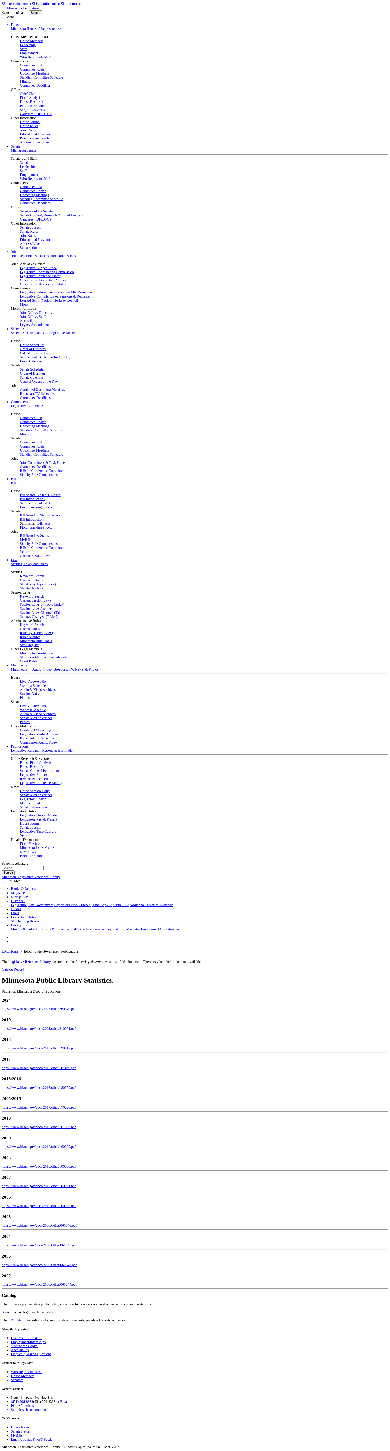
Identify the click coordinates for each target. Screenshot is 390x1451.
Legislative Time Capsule (38, 831)
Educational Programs (35, 134)
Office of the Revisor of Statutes (43, 284)
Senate (15, 146)
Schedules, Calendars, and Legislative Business (44, 333)
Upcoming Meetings (34, 73)
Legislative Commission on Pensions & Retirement (56, 296)
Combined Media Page (36, 730)
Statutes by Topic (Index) (38, 584)
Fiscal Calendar (31, 361)
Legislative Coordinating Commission (47, 272)
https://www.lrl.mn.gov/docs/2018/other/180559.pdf (39, 1087)
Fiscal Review (30, 844)
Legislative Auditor (33, 775)
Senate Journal (30, 227)
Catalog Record (13, 969)
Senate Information (33, 807)
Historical (18, 901)
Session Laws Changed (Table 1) (43, 612)
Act (47, 503)
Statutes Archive (31, 588)
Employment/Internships (28, 1342)
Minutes (25, 81)
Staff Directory (81, 929)
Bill (40, 503)
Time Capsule (102, 905)
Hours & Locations (56, 929)
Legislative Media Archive (39, 734)
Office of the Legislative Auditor (43, 280)
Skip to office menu (46, 4)
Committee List (31, 65)
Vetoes (24, 552)
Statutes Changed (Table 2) (39, 617)
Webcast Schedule (33, 685)
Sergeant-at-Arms (32, 110)
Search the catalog (15, 1312)
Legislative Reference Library (41, 276)
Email (64, 1401)
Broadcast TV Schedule (37, 394)
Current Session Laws (35, 556)
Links (15, 913)
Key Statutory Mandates (122, 929)
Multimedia (19, 665)
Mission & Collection (26, 929)
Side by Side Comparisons (39, 475)
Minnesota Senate (23, 150)
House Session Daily (35, 791)
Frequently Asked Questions (31, 1354)
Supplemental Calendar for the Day (45, 357)
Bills (14, 479)
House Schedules (32, 345)
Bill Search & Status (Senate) (40, 515)
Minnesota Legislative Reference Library (31, 877)
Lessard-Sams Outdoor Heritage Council (49, 300)
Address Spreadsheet (35, 142)
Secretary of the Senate (36, 211)
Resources (37, 921)
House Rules (29, 126)
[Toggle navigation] (3, 18)
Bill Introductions (32, 499)
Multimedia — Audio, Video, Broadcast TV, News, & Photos (54, 669)
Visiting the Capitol (24, 1346)
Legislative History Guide (38, 815)
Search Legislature (15, 12)
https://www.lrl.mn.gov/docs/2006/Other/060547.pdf (39, 1245)
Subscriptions (29, 248)
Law (14, 560)
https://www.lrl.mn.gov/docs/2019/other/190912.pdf (39, 1048)
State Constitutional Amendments (43, 657)
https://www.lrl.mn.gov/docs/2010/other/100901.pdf (39, 1186)
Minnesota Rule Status (36, 641)
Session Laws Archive (36, 608)
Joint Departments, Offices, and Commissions (43, 256)
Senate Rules (29, 231)
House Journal (30, 122)
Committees (19, 402)
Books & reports (31, 856)
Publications (19, 746)
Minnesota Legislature (23, 8)
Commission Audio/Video (38, 742)
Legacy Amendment (34, 325)
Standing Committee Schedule (41, 77)
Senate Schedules (32, 369)
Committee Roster (33, 69)
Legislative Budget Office (38, 268)
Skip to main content (16, 4)
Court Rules (28, 661)
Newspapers (19, 897)
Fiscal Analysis (30, 98)
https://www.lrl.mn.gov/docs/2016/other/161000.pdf (39, 1127)
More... (25, 304)
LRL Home (10, 951)
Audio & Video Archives (38, 689)
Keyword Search (32, 576)
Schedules (18, 329)
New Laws (28, 852)
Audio (41, 681)
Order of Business (33, 349)
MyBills (25, 539)
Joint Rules (28, 130)
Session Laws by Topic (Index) (42, 604)
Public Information (33, 106)
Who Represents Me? (35, 57)
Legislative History (24, 917)
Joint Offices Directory (36, 312)
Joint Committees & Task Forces (43, 462)
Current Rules (30, 629)
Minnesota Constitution (36, 653)
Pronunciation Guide (34, 138)
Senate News (20, 1431)
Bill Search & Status (34, 535)
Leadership (28, 45)
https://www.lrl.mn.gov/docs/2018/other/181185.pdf (39, 1068)
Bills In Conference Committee (42, 471)
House (15, 25)
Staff (23, 49)
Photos (25, 698)
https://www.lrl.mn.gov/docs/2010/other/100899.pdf (39, 1206)
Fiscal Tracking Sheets (36, 507)
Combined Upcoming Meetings (42, 389)
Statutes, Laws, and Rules (29, 564)
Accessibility (29, 321)
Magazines (18, 893)
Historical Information (26, 1338)
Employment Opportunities (160, 929)
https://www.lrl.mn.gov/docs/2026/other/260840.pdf (39, 1009)
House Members (31, 41)
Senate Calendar (31, 377)
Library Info (19, 925)
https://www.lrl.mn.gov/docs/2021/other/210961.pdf (39, 1028)
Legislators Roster (33, 799)
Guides (16, 909)
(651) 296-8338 (22, 1401)
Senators (26, 162)
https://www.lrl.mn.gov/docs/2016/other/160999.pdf (39, 1147)
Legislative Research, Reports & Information (42, 750)
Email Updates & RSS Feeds (31, 1439)
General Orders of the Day (39, 381)
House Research (31, 102)
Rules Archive (30, 637)
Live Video (28, 681)
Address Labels (31, 244)
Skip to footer (70, 4)
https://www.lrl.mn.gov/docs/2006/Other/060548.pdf (39, 1265)
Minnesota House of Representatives (37, 29)
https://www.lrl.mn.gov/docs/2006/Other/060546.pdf (39, 1225)
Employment (29, 53)
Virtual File (121, 905)
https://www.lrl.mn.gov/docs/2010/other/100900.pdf (39, 1166)
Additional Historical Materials (151, 905)
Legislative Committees (27, 406)
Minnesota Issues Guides (37, 848)
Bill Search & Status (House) (40, 495)
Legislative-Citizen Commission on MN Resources (56, 292)
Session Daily (29, 694)
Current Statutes (31, 580)
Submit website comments (29, 1410)
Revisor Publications (34, 779)
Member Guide (31, 803)
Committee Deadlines (35, 85)
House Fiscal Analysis (35, 762)
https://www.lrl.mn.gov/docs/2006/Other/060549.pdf (39, 1284)
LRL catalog (17, 1320)
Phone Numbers (22, 1406)
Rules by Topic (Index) (36, 633)
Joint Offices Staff (33, 316)
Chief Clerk (28, 94)
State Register (29, 645)
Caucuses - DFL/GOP (36, 114)
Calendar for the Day (35, 353)
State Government (40, 905)
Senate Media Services (36, 718)
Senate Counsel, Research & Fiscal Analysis (51, 215)
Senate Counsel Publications (40, 771)
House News (20, 1427)
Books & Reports (23, 889)
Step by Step (20, 921)
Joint (14, 252)
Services (98, 929)
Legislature (19, 905)
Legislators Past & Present (38, 819)
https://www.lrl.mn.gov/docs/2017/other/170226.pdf (39, 1107)
